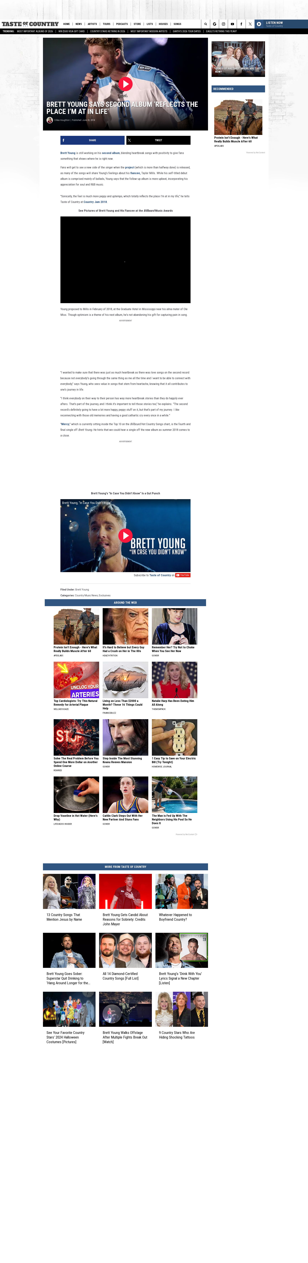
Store (137, 24)
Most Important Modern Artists (149, 31)
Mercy (65, 424)
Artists (92, 24)
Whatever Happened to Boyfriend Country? (175, 917)
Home (66, 24)
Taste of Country (160, 575)
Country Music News (86, 595)
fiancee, (135, 173)
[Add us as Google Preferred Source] (214, 24)
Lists (150, 24)
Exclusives (105, 595)
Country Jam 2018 (95, 202)
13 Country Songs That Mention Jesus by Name (64, 917)
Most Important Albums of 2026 (35, 31)
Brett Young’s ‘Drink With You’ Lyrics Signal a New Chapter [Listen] (180, 978)
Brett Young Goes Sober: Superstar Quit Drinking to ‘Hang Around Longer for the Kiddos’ (67, 978)
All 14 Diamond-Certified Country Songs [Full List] (120, 976)
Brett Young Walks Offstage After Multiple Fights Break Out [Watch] (125, 1037)
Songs (177, 24)
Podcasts (122, 24)
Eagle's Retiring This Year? (221, 31)
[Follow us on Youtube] (232, 24)
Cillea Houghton (62, 120)
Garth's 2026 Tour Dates (187, 31)
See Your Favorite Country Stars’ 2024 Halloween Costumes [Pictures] (65, 1037)
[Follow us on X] (250, 24)
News (79, 24)
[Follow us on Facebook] (241, 24)
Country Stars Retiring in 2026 (107, 31)
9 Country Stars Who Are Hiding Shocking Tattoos (177, 1034)
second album (111, 153)
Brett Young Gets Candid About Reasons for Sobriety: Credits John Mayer (125, 919)
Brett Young (67, 153)
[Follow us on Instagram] (223, 24)
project (129, 167)
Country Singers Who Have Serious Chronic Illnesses (237, 70)
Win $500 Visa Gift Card (71, 31)
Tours (106, 24)
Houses (163, 24)
